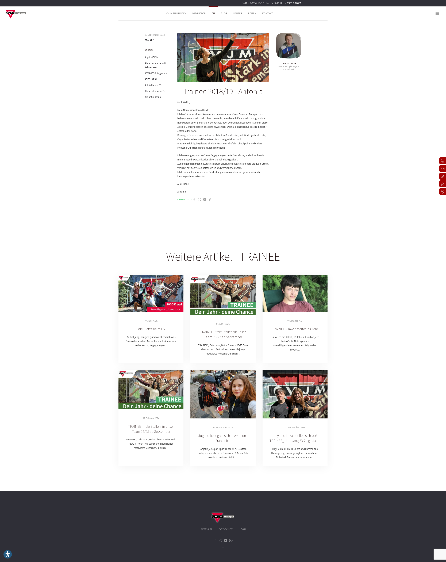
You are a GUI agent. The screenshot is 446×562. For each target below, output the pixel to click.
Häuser (237, 13)
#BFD (147, 79)
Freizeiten (207, 139)
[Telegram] (204, 199)
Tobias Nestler (289, 63)
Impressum (206, 529)
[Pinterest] (210, 199)
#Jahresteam (152, 91)
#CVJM (155, 57)
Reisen (252, 13)
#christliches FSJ (154, 85)
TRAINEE (149, 40)
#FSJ (154, 79)
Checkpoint (232, 135)
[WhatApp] (199, 199)
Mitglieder (199, 13)
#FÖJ (163, 91)
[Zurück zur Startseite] (15, 13)
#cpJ (147, 57)
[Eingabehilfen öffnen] (7, 554)
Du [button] (213, 13)
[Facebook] (194, 199)
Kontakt (267, 13)
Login (243, 529)
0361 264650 (294, 3)
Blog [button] (224, 13)
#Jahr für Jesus (153, 97)
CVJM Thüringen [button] (176, 13)
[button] (437, 13)
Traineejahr (260, 126)
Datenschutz (226, 529)
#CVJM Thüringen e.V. (156, 73)
